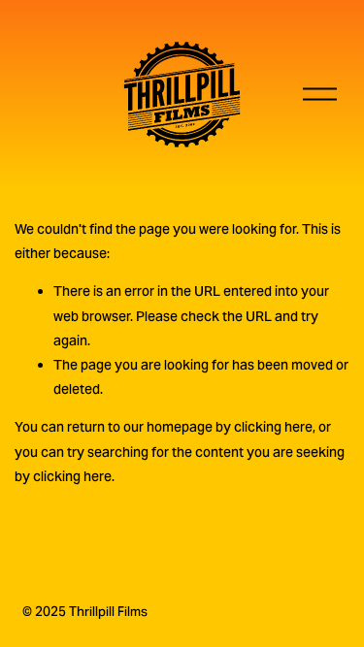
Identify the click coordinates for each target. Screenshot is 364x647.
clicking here (273, 427)
